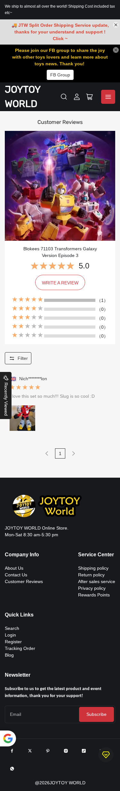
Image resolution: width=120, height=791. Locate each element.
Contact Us (16, 574)
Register (13, 641)
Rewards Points (94, 594)
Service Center (96, 554)
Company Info (22, 554)
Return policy (91, 574)
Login (10, 635)
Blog (9, 655)
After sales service (96, 581)
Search (12, 628)
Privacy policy (92, 588)
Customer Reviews (24, 581)
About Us (14, 568)
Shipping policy (93, 568)
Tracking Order (20, 648)
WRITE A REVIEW (60, 282)
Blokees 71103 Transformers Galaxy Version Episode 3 (60, 252)
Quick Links (19, 614)
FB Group (60, 74)
